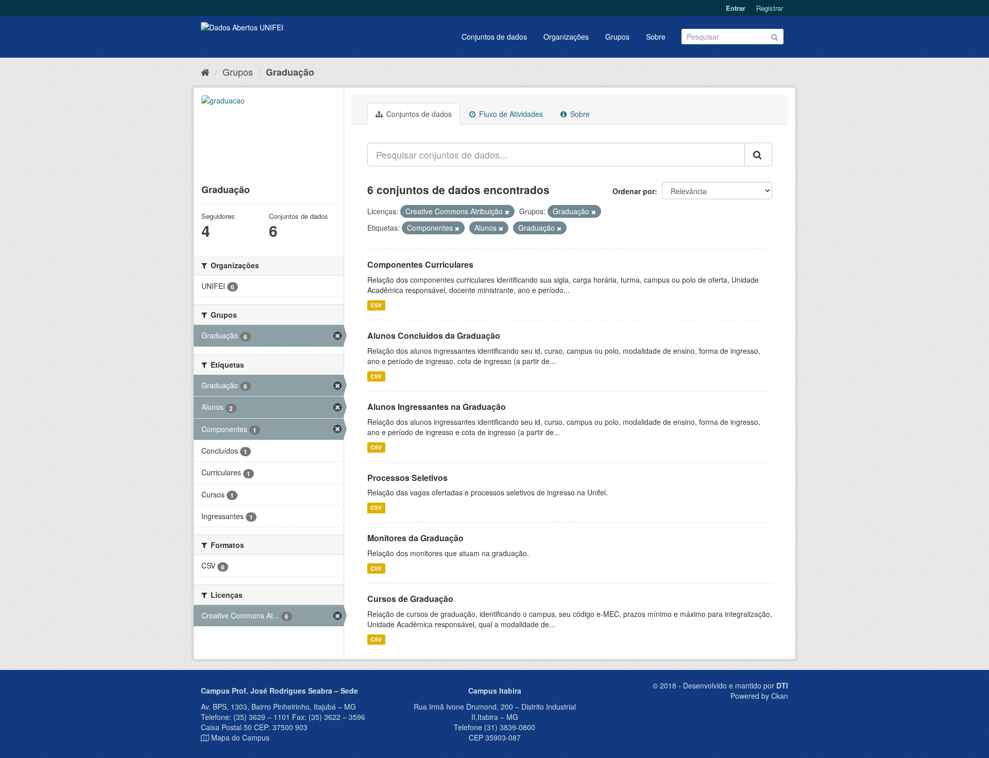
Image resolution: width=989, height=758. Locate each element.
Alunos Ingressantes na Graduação (436, 406)
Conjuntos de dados (494, 36)
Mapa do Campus (240, 737)
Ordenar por (633, 191)
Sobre (656, 36)
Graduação (290, 72)
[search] (758, 154)
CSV (376, 305)
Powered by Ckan (759, 696)
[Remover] (507, 212)
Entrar (735, 8)
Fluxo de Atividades (510, 114)
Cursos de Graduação (410, 599)
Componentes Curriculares (420, 264)
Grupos (617, 36)
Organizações (566, 36)
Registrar (769, 8)
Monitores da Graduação (415, 538)
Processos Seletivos (407, 478)
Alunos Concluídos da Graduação (433, 335)
